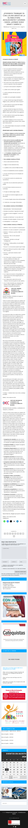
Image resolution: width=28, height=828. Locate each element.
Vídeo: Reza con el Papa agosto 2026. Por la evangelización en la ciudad (12, 668)
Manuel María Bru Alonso (15, 26)
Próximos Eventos (8, 782)
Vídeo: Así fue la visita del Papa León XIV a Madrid (12, 678)
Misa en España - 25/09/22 (7, 743)
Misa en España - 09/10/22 (7, 737)
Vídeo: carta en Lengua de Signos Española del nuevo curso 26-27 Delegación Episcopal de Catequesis (13, 673)
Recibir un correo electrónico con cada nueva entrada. (14, 568)
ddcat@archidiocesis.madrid (9, 587)
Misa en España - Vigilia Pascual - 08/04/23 (11, 731)
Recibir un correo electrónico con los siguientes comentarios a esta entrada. (12, 566)
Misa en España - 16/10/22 (7, 734)
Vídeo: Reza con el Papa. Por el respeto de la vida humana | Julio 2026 (14, 682)
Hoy (11, 777)
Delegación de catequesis (11, 812)
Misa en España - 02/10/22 (7, 740)
